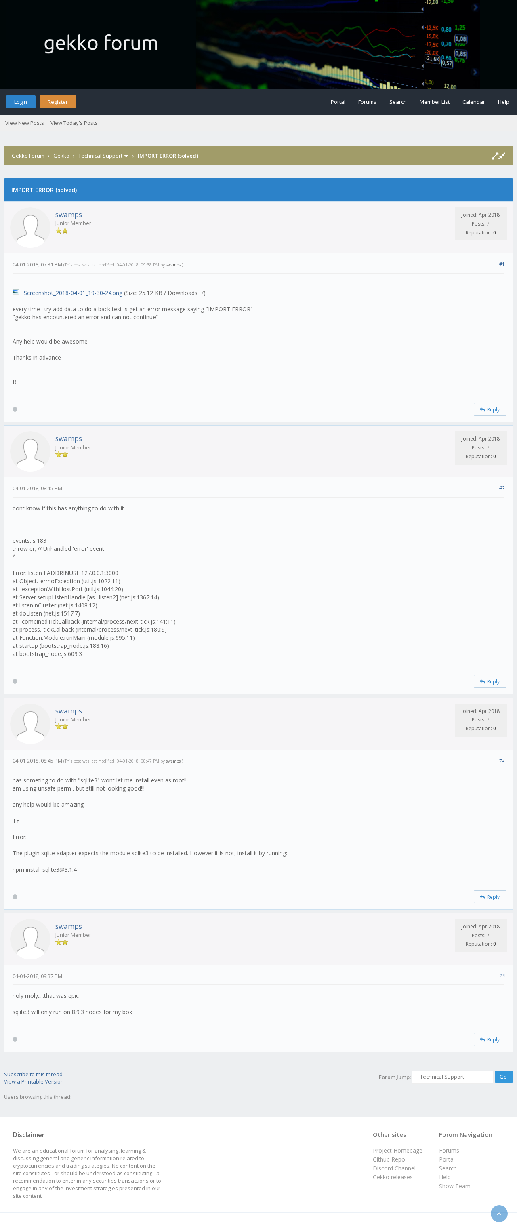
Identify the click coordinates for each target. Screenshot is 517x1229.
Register (58, 101)
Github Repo (389, 1159)
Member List (435, 101)
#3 (501, 760)
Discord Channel (394, 1168)
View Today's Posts (74, 122)
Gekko (61, 155)
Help (503, 101)
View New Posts (24, 122)
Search (398, 101)
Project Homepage (397, 1150)
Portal (338, 101)
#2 (501, 488)
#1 (501, 264)
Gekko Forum (28, 155)
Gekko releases (393, 1177)
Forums (367, 101)
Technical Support (100, 155)
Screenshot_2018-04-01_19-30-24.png (73, 293)
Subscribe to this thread (33, 1074)
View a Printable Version (34, 1081)
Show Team (455, 1186)
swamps (68, 214)
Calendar (473, 101)
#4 (501, 975)
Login (20, 101)
